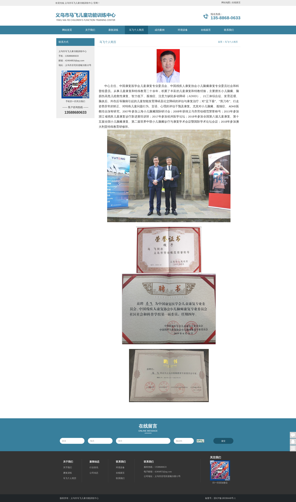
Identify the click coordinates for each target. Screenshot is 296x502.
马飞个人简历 (136, 30)
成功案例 (159, 30)
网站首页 (67, 30)
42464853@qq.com (74, 60)
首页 (220, 42)
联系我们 (229, 30)
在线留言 (236, 2)
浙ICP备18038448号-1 (225, 498)
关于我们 (90, 30)
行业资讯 (94, 467)
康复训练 (113, 30)
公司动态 (94, 473)
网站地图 (225, 2)
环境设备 (183, 30)
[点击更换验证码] (200, 441)
